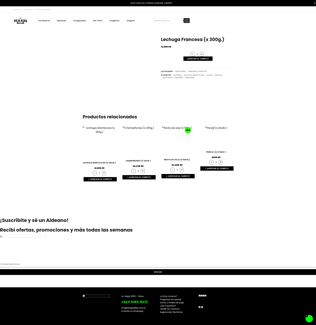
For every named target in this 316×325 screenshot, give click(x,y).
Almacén (61, 20)
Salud (209, 75)
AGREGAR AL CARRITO (198, 58)
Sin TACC (98, 20)
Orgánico (115, 20)
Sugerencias (17, 9)
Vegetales (167, 77)
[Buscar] (187, 20)
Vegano (131, 20)
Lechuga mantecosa (194, 75)
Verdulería (44, 20)
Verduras (189, 77)
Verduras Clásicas (197, 71)
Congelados (79, 20)
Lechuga (177, 75)
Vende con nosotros (43, 9)
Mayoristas (28, 9)
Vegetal (218, 75)
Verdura (178, 77)
